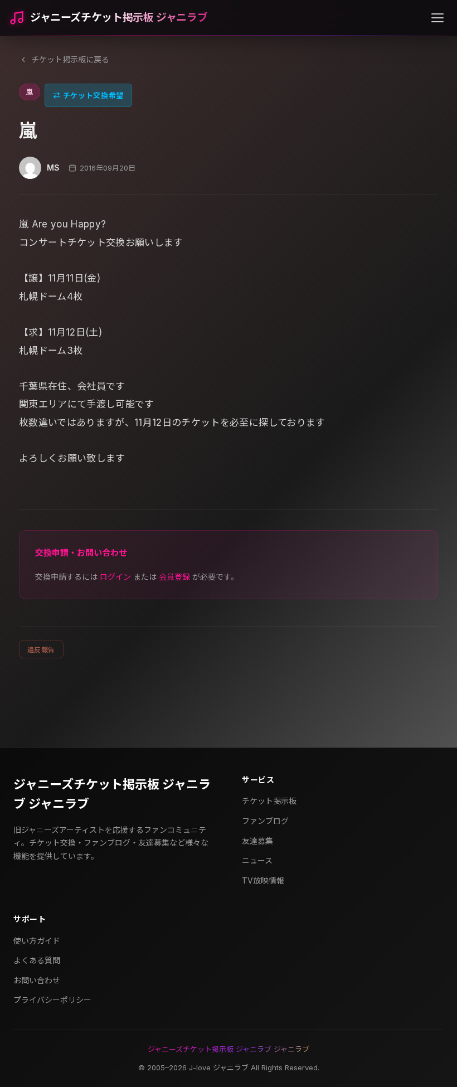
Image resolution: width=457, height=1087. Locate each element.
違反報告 (41, 650)
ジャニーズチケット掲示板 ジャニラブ (118, 17)
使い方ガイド (36, 940)
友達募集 (257, 841)
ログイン (115, 576)
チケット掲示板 (269, 800)
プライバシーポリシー (52, 999)
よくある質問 (36, 960)
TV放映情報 (263, 880)
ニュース (257, 860)
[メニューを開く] (437, 18)
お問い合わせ (36, 980)
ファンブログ (265, 821)
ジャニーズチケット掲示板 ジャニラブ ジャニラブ (112, 794)
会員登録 (174, 576)
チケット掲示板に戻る (70, 59)
